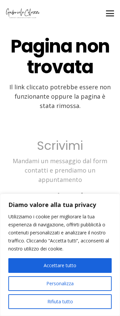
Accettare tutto (60, 265)
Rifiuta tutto (60, 301)
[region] (60, 255)
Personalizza (60, 283)
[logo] (23, 13)
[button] (110, 13)
